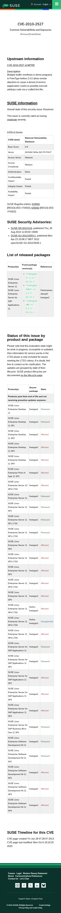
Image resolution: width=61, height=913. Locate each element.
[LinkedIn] (37, 885)
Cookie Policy (37, 908)
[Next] (38, 34)
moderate (12, 119)
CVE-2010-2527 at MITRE (21, 65)
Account (37, 4)
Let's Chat (24, 878)
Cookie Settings (44, 905)
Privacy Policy (24, 908)
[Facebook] (24, 885)
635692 (35, 208)
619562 (36, 204)
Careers (11, 873)
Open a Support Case (34, 899)
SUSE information (22, 103)
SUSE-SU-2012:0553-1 (23, 235)
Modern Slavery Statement (35, 873)
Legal (18, 873)
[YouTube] (17, 885)
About (11, 876)
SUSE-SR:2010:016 (21, 228)
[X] (30, 885)
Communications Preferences (28, 876)
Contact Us (13, 878)
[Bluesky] (43, 885)
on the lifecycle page (31, 375)
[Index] (32, 34)
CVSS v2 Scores (15, 132)
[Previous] (24, 34)
